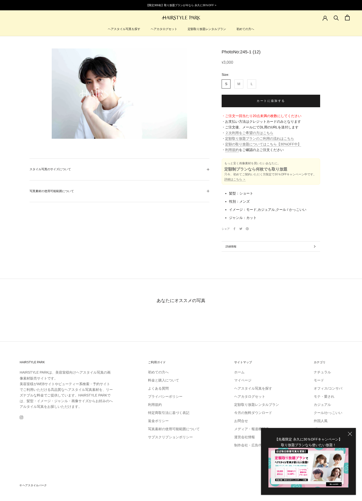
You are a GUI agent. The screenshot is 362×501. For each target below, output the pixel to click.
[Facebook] (234, 228)
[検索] (336, 17)
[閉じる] (350, 434)
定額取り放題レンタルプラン (207, 29)
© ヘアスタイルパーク (33, 485)
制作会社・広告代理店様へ (255, 445)
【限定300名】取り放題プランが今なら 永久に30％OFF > (181, 5)
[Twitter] (240, 228)
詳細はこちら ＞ (235, 179)
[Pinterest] (247, 228)
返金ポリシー (158, 421)
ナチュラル (322, 372)
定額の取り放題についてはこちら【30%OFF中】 (263, 144)
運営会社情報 (244, 437)
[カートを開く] (347, 17)
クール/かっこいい (328, 413)
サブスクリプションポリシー (170, 437)
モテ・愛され (324, 396)
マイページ (242, 380)
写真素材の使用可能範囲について (52, 191)
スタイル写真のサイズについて (50, 169)
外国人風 (321, 421)
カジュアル (322, 405)
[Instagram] (21, 417)
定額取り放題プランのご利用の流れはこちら (259, 139)
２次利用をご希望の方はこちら (249, 133)
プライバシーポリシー (165, 396)
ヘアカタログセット (164, 29)
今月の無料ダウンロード (253, 413)
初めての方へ (245, 29)
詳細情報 (231, 246)
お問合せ (241, 421)
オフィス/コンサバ (328, 388)
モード (319, 380)
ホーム (239, 372)
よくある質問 (158, 388)
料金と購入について (163, 380)
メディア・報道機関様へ (253, 429)
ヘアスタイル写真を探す (124, 29)
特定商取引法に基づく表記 (168, 413)
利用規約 (232, 150)
